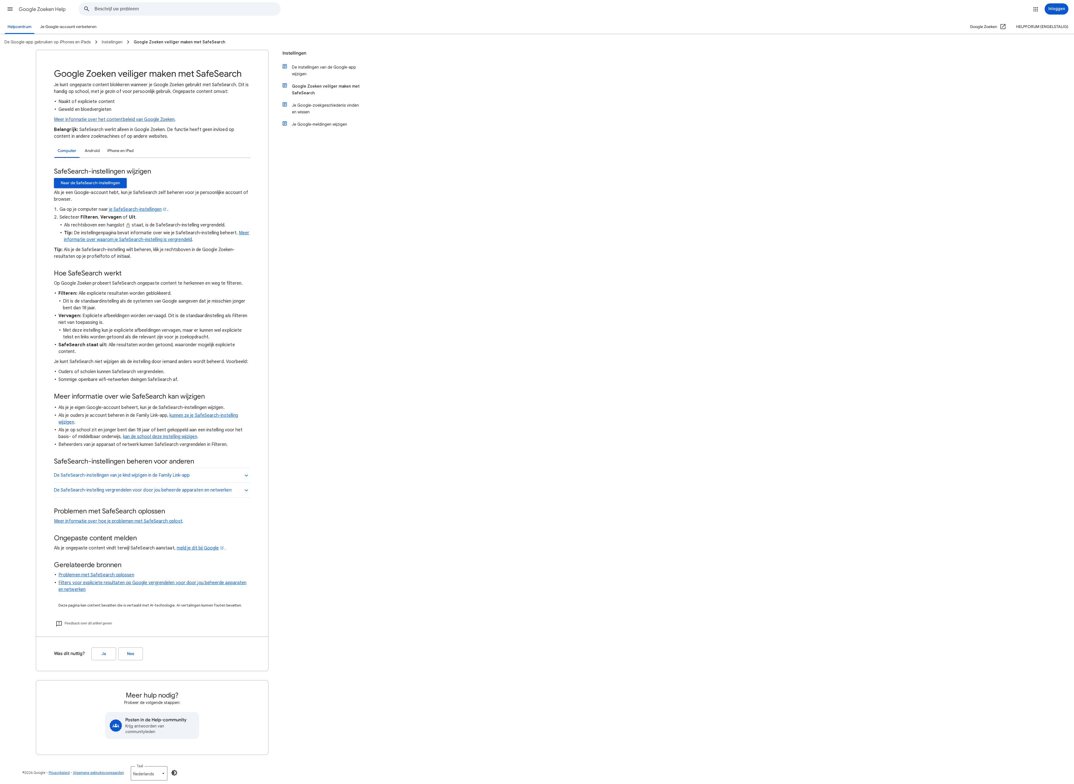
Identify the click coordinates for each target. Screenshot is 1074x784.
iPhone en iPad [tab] (120, 150)
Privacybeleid (59, 773)
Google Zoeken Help (42, 9)
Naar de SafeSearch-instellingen (90, 183)
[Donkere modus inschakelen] (174, 773)
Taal (139, 766)
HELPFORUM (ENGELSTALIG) (1042, 26)
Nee (130, 653)
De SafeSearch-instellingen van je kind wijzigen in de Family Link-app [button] (122, 475)
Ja (104, 653)
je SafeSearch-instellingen (135, 209)
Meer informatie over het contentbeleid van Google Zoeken (114, 119)
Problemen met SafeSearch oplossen (96, 575)
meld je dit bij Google (198, 548)
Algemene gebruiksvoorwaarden (98, 773)
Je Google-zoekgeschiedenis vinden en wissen (325, 108)
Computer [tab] (67, 150)
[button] (10, 9)
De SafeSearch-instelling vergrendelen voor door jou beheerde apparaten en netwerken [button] (143, 490)
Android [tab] (92, 150)
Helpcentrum (20, 26)
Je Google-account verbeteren (68, 26)
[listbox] (149, 773)
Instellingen (294, 53)
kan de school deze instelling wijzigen (160, 436)
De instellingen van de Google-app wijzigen (324, 70)
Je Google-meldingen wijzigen (319, 124)
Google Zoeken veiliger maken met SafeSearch (326, 89)
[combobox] (187, 9)
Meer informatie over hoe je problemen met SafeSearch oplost (118, 521)
